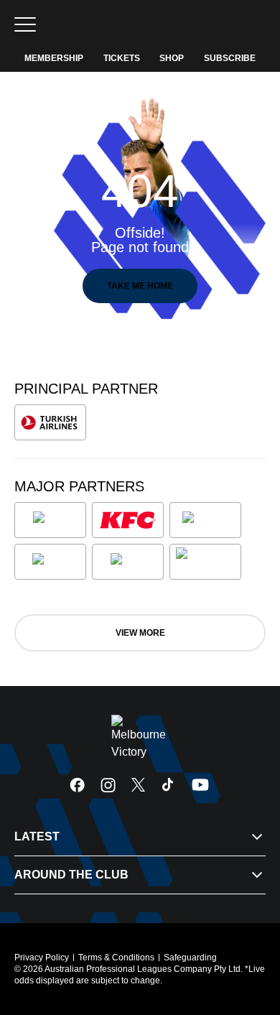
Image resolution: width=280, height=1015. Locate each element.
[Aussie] (205, 520)
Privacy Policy (41, 958)
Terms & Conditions (116, 958)
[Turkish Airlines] (50, 422)
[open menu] (25, 24)
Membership (53, 58)
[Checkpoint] (205, 561)
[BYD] (50, 561)
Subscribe (230, 58)
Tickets (121, 58)
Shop (171, 58)
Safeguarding (190, 958)
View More (140, 633)
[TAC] (128, 561)
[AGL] (50, 520)
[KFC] (128, 520)
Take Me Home (140, 286)
